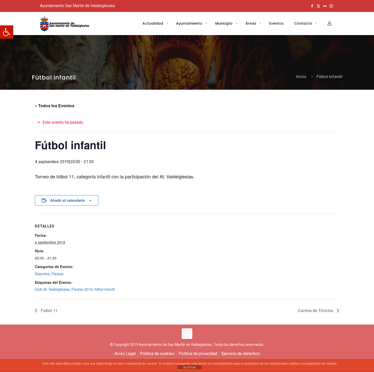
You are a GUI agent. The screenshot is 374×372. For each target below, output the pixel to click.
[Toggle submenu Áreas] (260, 23)
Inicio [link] (301, 76)
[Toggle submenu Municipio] (236, 23)
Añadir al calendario (67, 200)
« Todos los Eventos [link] (54, 105)
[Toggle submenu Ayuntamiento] (206, 23)
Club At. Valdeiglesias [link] (52, 289)
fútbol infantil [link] (104, 289)
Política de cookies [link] (157, 353)
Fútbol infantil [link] (329, 76)
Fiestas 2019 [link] (81, 289)
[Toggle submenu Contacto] (316, 23)
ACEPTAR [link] (189, 367)
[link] (6, 32)
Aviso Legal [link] (125, 353)
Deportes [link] (42, 273)
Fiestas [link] (57, 273)
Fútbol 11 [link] (49, 310)
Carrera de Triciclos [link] (316, 310)
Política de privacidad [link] (198, 353)
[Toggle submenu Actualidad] (167, 23)
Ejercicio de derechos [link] (240, 353)
